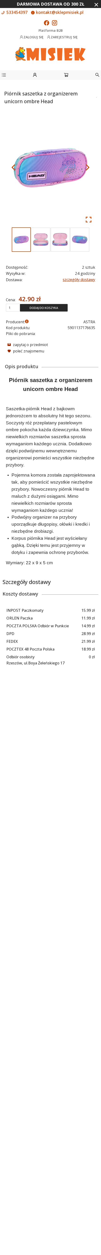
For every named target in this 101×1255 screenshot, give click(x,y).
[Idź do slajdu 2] (40, 240)
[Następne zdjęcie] (87, 167)
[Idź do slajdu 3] (60, 240)
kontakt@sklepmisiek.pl (59, 12)
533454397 (16, 12)
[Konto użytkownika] (34, 75)
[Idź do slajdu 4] (79, 240)
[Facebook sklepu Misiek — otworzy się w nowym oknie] (46, 23)
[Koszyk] (66, 75)
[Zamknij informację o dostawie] (96, 4)
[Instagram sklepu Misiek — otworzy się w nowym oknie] (54, 23)
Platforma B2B (51, 30)
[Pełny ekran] (88, 219)
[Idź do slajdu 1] (21, 239)
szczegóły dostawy (79, 279)
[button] (3, 75)
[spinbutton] (13, 307)
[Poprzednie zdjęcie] (13, 167)
